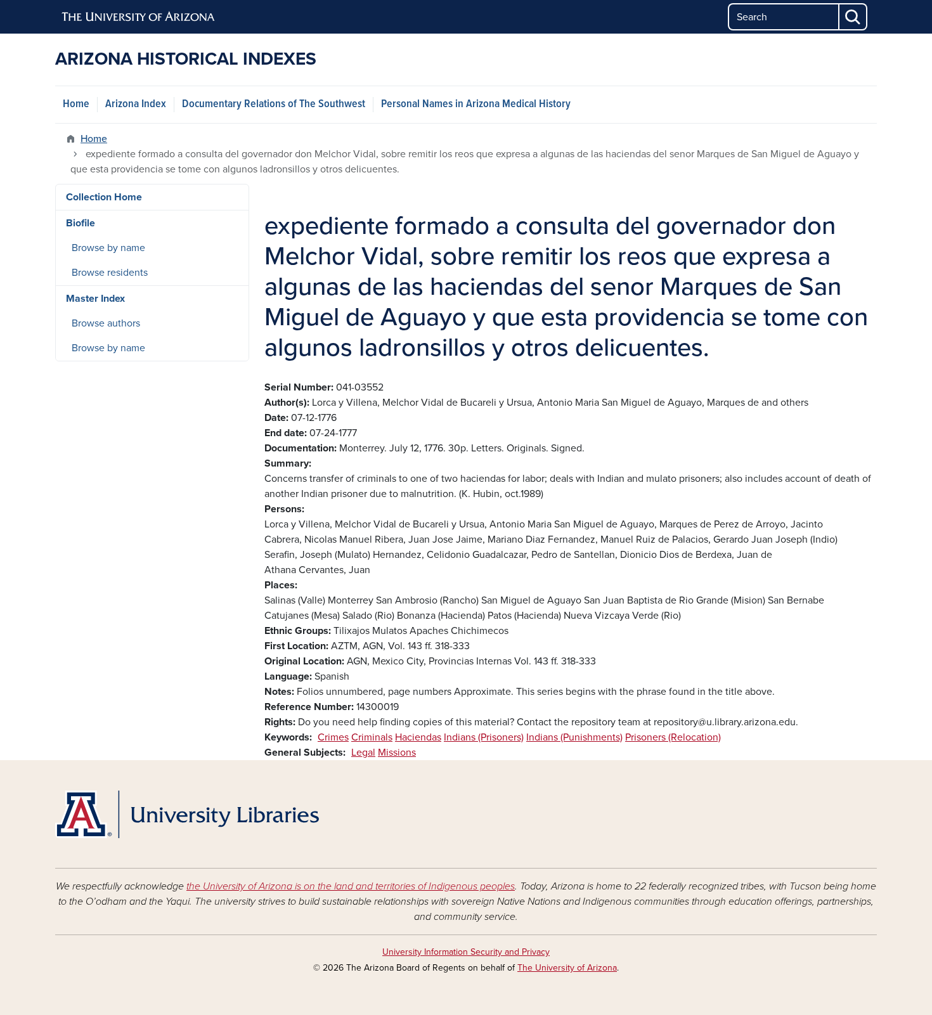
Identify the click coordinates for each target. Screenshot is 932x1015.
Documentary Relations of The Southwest (273, 104)
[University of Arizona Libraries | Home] (187, 814)
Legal (363, 752)
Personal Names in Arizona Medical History (476, 104)
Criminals (371, 737)
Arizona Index (135, 104)
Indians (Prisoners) (484, 737)
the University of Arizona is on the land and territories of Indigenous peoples (350, 886)
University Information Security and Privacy (466, 952)
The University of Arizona (567, 967)
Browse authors (106, 323)
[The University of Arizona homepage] (139, 17)
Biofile (80, 223)
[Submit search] (853, 16)
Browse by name (108, 248)
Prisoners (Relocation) (673, 737)
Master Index (95, 298)
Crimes (333, 737)
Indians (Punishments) (574, 737)
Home (76, 104)
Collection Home (104, 197)
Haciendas (418, 737)
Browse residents (110, 272)
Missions (397, 752)
